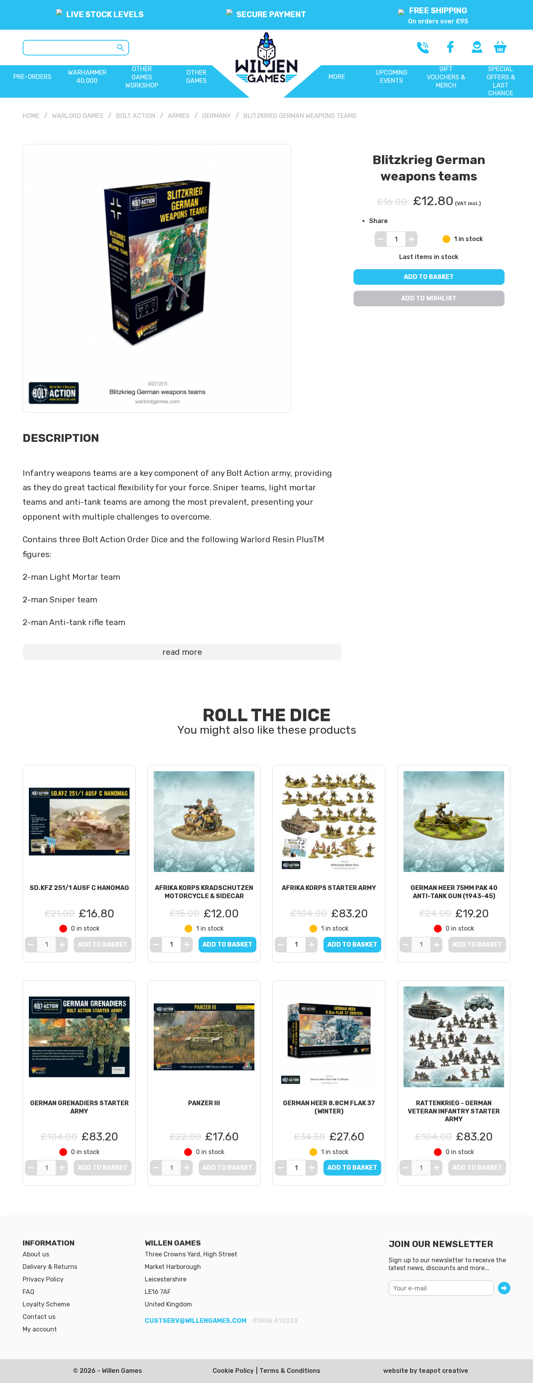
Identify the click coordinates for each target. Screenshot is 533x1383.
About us (36, 1254)
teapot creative (443, 1370)
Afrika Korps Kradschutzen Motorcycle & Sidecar (204, 892)
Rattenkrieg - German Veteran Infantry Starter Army (454, 1111)
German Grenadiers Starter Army (79, 1107)
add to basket (227, 944)
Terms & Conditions (289, 1370)
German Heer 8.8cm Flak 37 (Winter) (329, 1107)
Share (378, 220)
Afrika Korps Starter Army (329, 888)
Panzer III (204, 1103)
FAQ (28, 1291)
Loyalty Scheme (46, 1304)
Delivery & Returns (50, 1266)
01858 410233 (275, 1320)
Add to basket (429, 277)
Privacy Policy (43, 1279)
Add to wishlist (429, 298)
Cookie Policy (233, 1370)
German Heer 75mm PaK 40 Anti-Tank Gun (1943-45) (453, 892)
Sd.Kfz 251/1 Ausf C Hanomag (79, 888)
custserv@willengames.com (196, 1320)
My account (40, 1329)
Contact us (39, 1316)
